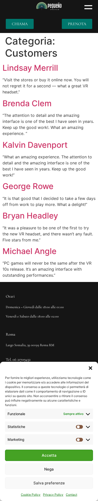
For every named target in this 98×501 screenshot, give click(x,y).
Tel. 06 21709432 (18, 359)
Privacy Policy (53, 494)
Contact (71, 494)
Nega (49, 469)
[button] (90, 368)
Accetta (49, 455)
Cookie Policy (30, 494)
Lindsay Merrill (30, 68)
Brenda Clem (27, 103)
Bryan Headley (30, 216)
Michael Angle (30, 251)
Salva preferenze (49, 483)
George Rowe (28, 186)
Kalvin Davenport (35, 145)
